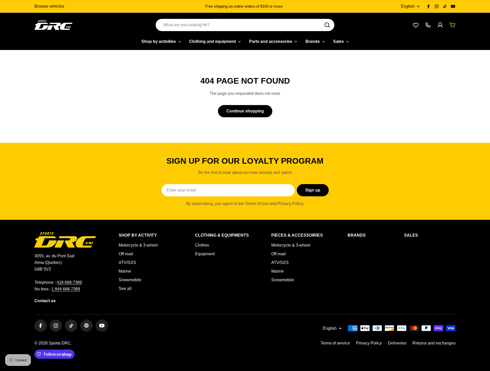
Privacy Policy (369, 343)
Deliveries (397, 343)
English (408, 6)
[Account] (440, 25)
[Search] (327, 25)
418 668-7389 (69, 282)
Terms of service (335, 343)
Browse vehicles (49, 6)
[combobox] (245, 25)
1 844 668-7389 (66, 289)
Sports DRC (60, 343)
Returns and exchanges (434, 343)
